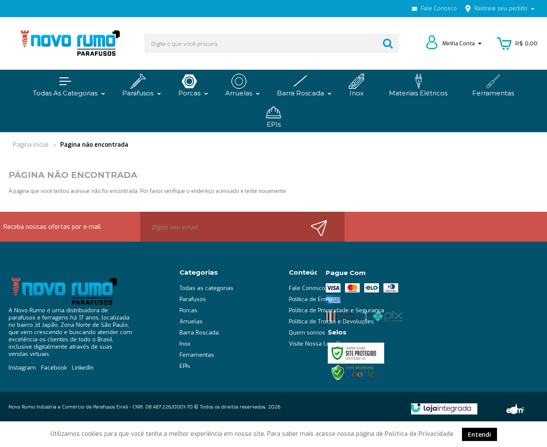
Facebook (54, 367)
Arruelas (191, 321)
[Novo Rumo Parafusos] (70, 43)
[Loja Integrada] (441, 407)
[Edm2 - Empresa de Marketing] (515, 408)
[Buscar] (388, 43)
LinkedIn (83, 367)
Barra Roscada (199, 332)
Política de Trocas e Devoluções (331, 321)
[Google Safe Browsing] (353, 372)
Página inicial (31, 145)
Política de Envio (310, 299)
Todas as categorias (206, 288)
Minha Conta (459, 43)
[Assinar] (323, 227)
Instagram (22, 367)
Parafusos (192, 299)
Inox (185, 343)
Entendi (479, 434)
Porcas (188, 310)
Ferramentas (196, 354)
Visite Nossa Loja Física (320, 343)
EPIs (184, 366)
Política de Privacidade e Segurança (336, 310)
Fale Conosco (438, 8)
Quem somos (307, 332)
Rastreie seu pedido (501, 8)
